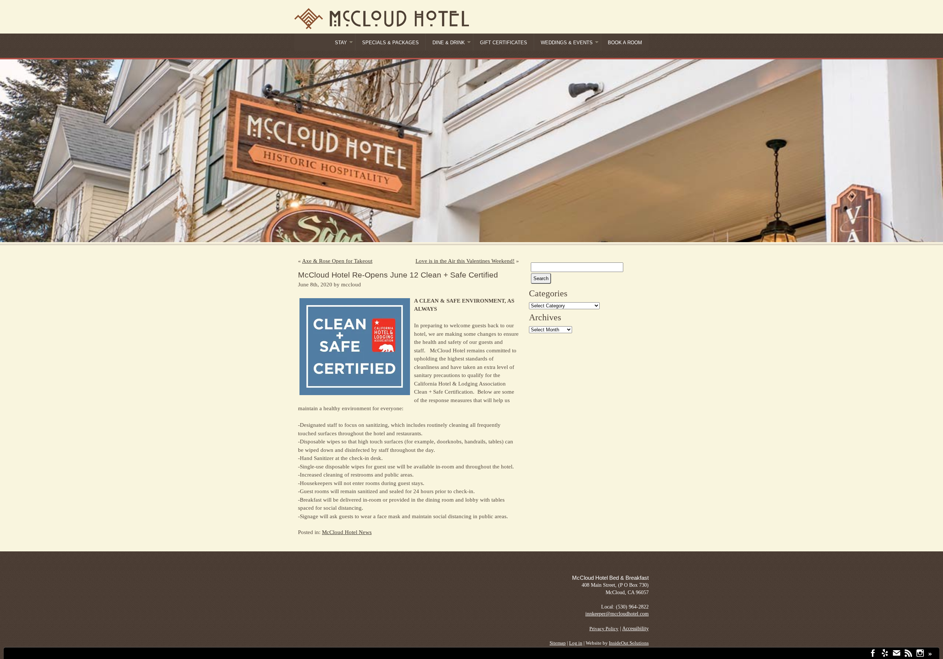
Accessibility (635, 628)
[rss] (908, 654)
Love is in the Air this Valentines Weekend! (465, 261)
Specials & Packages (390, 42)
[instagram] (920, 654)
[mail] (896, 654)
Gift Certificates (503, 42)
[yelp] (884, 654)
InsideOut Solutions (629, 643)
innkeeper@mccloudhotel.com (617, 614)
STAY (341, 42)
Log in (575, 643)
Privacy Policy (603, 628)
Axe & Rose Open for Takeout (337, 261)
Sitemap (558, 643)
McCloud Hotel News (347, 532)
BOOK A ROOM (625, 42)
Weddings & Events (567, 42)
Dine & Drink (448, 42)
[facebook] (873, 654)
